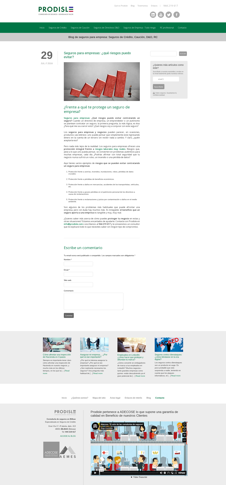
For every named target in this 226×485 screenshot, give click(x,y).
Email (66, 270)
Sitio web (67, 280)
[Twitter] (169, 15)
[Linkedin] (153, 15)
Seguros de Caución (80, 27)
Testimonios (143, 5)
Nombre (67, 259)
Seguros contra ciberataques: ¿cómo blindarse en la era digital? (168, 357)
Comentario (69, 291)
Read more (98, 373)
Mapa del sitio (99, 398)
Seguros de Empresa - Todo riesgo (139, 27)
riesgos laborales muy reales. (110, 149)
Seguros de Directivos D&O (106, 27)
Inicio (41, 27)
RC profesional (167, 27)
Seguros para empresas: (77, 118)
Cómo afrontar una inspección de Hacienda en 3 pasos (57, 356)
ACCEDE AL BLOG (68, 436)
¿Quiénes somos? (79, 398)
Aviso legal (115, 398)
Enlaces (154, 5)
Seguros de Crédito (58, 27)
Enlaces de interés (133, 398)
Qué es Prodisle (121, 5)
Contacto (182, 27)
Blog (132, 5)
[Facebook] (176, 15)
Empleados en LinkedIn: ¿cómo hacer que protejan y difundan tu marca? (130, 357)
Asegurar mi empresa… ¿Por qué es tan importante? (93, 356)
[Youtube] (161, 15)
